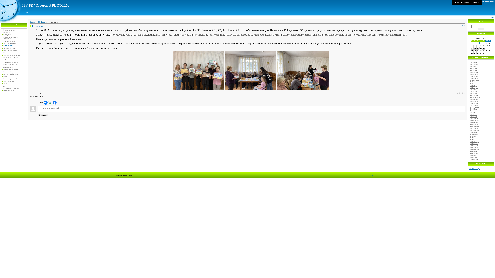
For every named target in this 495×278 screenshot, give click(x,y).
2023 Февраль (474, 84)
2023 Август (474, 95)
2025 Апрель (474, 134)
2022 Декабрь (474, 80)
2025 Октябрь (474, 142)
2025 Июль (473, 140)
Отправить (43, 115)
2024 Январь (474, 105)
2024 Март (473, 109)
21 (478, 50)
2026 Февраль (474, 149)
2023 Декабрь (474, 103)
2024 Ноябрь (474, 124)
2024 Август (474, 118)
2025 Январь (474, 128)
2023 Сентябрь (475, 97)
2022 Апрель (474, 64)
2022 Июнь (473, 68)
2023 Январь (474, 82)
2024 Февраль (474, 107)
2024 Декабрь (474, 126)
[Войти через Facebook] (55, 103)
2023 (38, 22)
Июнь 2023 (480, 39)
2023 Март (473, 86)
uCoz (371, 175)
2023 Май (473, 89)
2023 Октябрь (474, 99)
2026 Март (473, 151)
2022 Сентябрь (475, 74)
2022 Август (474, 72)
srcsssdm (48, 93)
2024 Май (473, 113)
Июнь (43, 22)
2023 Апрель (474, 88)
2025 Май (473, 136)
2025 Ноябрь (474, 144)
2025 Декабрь (474, 145)
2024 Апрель (474, 111)
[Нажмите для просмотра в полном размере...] (198, 52)
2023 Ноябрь (474, 101)
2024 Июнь (473, 115)
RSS (492, 17)
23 (484, 50)
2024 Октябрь (474, 122)
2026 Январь (474, 147)
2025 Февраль (474, 130)
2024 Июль (473, 117)
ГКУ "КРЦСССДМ (474, 169)
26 (472, 53)
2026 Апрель (474, 153)
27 (475, 53)
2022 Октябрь (474, 76)
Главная (25, 12)
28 (478, 53)
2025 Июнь (473, 138)
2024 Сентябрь (475, 120)
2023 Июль (473, 93)
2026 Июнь (473, 157)
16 (484, 48)
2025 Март (473, 132)
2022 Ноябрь (474, 78)
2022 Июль (473, 70)
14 (478, 48)
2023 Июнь (473, 91)
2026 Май (473, 155)
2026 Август (474, 159)
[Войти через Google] (50, 103)
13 (475, 48)
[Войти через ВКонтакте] (46, 103)
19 (472, 50)
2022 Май (473, 66)
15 (481, 48)
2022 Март (473, 62)
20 (475, 50)
